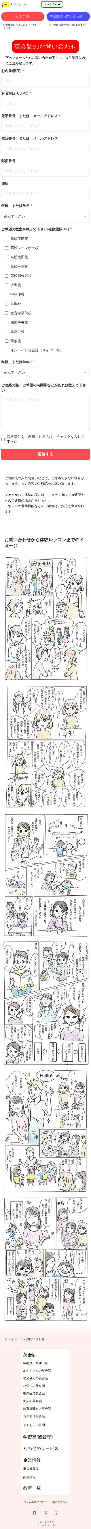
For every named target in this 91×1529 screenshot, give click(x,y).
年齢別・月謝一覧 (35, 1363)
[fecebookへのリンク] (34, 1512)
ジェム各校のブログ (35, 1502)
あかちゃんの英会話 (37, 1370)
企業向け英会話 (34, 1416)
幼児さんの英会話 (35, 1378)
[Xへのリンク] (45, 1512)
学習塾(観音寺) (38, 1436)
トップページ (13, 1339)
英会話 (29, 1354)
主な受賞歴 (31, 1468)
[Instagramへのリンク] (56, 1512)
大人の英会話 (32, 1401)
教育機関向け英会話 (37, 1408)
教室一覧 (32, 1488)
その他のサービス (41, 1448)
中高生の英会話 (34, 1393)
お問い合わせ (35, 1339)
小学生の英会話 (34, 1386)
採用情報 (29, 1477)
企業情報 (32, 1460)
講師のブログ (60, 1502)
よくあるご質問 (34, 1425)
